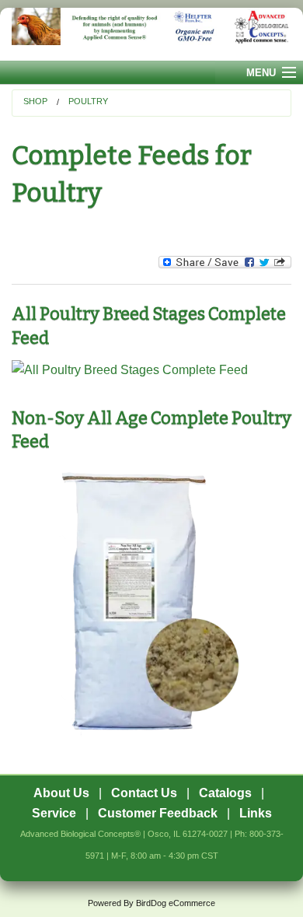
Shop (35, 101)
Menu (261, 73)
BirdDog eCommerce (175, 903)
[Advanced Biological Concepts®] (151, 34)
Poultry (88, 101)
